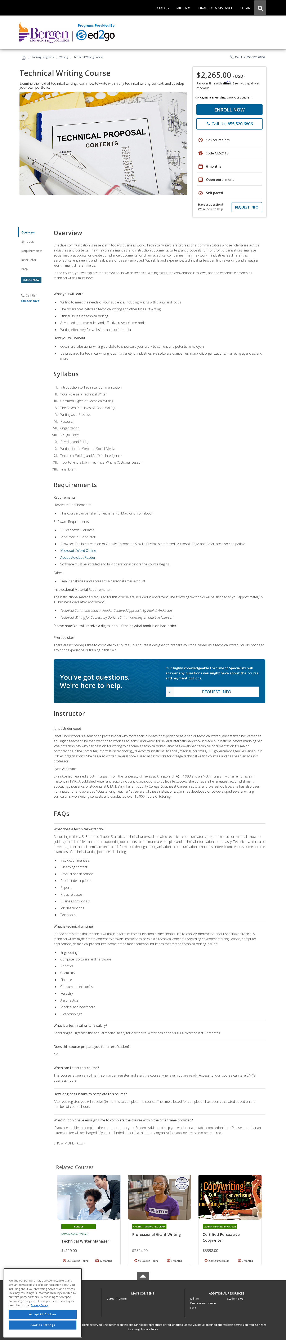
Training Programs (43, 57)
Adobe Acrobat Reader (77, 557)
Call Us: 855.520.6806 (247, 57)
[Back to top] (143, 1292)
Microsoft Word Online (78, 550)
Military (195, 1298)
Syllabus (27, 242)
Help (193, 1308)
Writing (63, 57)
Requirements (31, 251)
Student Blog (235, 1298)
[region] (42, 1302)
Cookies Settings (42, 1325)
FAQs (25, 269)
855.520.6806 (30, 301)
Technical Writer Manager (85, 1241)
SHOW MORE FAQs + (70, 1143)
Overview (28, 232)
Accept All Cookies (42, 1314)
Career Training (116, 1298)
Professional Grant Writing (156, 1234)
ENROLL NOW (229, 109)
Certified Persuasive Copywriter (221, 1237)
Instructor (29, 260)
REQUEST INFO (246, 207)
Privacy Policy (149, 1329)
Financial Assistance (203, 1303)
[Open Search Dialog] (260, 7)
